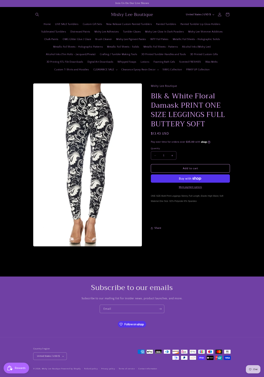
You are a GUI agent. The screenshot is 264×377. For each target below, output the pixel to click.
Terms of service (127, 368)
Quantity (155, 148)
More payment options (190, 187)
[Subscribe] (160, 309)
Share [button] (157, 228)
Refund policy (91, 368)
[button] (37, 14)
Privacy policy (108, 368)
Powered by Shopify (71, 369)
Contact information (147, 368)
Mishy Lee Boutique (51, 369)
